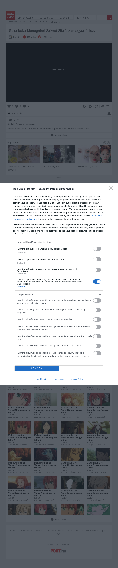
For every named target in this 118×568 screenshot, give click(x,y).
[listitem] (59, 242)
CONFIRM (37, 368)
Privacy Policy (76, 379)
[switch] (97, 249)
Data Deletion (41, 379)
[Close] (112, 189)
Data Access (59, 379)
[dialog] (59, 284)
